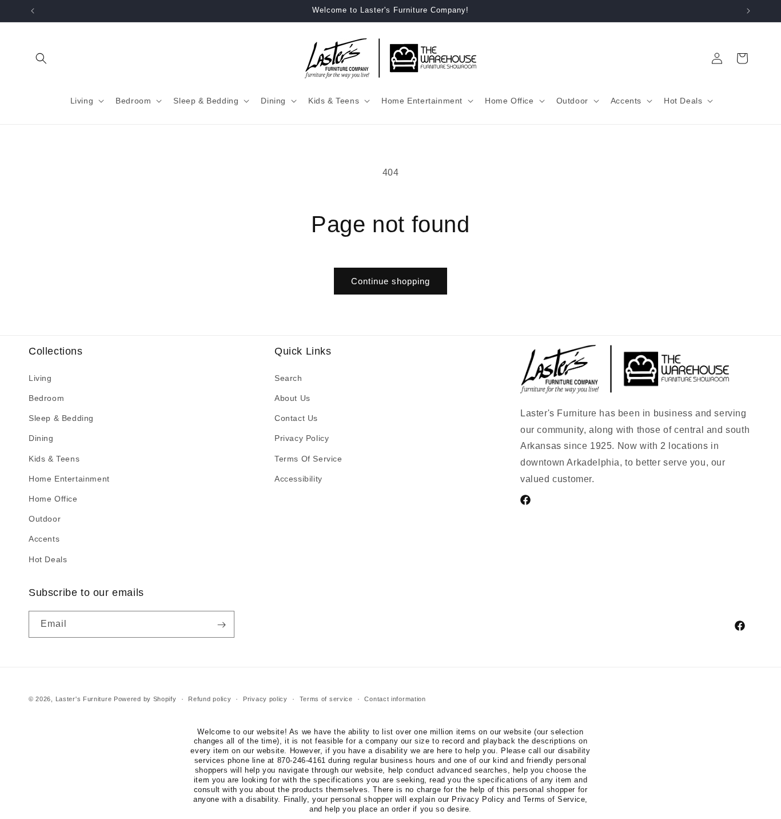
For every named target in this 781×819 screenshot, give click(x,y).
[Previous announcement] (32, 11)
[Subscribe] (221, 624)
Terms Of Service (308, 458)
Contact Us (296, 418)
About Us (292, 398)
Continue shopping (390, 281)
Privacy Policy (301, 438)
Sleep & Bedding (61, 418)
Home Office (53, 498)
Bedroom (46, 398)
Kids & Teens (54, 458)
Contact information (394, 698)
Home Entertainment (69, 478)
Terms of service (326, 698)
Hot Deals (48, 558)
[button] (41, 58)
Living (40, 377)
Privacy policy (265, 698)
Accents (44, 538)
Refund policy (209, 698)
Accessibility (298, 478)
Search (288, 377)
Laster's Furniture (83, 698)
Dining (41, 438)
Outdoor (45, 518)
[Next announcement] (748, 11)
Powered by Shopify (145, 698)
